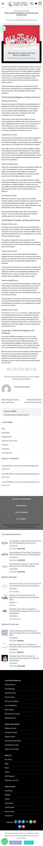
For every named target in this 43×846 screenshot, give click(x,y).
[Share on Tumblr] (31, 369)
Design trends (7, 437)
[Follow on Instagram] (19, 821)
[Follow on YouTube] (23, 826)
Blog (3, 429)
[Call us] (31, 821)
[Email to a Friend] (19, 369)
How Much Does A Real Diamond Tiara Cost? (20, 467)
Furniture (5, 445)
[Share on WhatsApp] (8, 369)
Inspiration (5, 449)
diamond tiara (28, 336)
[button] (3, 3)
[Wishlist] (36, 3)
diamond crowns (15, 313)
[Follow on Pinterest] (34, 821)
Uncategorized (7, 453)
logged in (14, 415)
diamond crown (17, 379)
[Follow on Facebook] (15, 821)
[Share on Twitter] (16, 369)
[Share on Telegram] (34, 369)
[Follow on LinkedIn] (19, 826)
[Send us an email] (27, 821)
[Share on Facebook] (12, 369)
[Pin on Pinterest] (23, 369)
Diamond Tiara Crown (21, 11)
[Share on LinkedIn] (27, 369)
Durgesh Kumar (31, 20)
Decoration (6, 433)
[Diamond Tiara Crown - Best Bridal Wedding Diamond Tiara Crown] (17, 3)
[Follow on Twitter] (23, 821)
